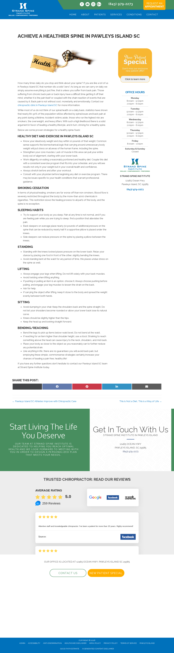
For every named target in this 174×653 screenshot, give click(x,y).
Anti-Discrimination (52, 643)
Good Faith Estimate (69, 649)
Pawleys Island (147, 643)
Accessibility (34, 643)
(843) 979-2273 (120, 4)
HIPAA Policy (95, 643)
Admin (22, 643)
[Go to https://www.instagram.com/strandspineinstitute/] (93, 4)
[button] (68, 573)
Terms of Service (128, 643)
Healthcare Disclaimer (75, 643)
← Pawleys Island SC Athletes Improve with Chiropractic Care (44, 401)
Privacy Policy (111, 643)
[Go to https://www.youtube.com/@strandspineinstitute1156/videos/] (87, 4)
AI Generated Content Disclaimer (98, 649)
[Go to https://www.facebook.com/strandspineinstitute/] (82, 4)
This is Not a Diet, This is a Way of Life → (140, 401)
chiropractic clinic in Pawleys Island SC (37, 105)
